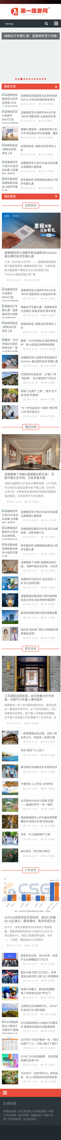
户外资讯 (30, 870)
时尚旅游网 (40, 1111)
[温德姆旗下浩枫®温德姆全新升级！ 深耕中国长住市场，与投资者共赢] (31, 452)
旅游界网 (23, 1115)
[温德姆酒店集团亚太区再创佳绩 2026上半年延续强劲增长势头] (10, 100)
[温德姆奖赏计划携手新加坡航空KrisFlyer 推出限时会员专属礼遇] (31, 231)
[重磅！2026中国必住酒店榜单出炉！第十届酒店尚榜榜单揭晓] (10, 345)
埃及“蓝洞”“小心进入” (33, 750)
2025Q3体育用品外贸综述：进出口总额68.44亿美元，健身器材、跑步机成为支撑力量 (30, 921)
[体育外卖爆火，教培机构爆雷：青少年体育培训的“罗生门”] (10, 993)
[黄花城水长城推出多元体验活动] (10, 771)
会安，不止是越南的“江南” (36, 834)
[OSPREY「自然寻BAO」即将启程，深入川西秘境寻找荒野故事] (10, 1077)
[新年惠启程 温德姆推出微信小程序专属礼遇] (10, 184)
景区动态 (30, 648)
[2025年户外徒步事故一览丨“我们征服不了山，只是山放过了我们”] (10, 1044)
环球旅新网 (14, 1119)
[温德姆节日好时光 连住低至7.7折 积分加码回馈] (10, 583)
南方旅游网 (25, 1111)
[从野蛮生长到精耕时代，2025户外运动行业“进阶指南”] (10, 1010)
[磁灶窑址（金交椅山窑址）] (10, 855)
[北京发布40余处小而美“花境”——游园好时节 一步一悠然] (10, 805)
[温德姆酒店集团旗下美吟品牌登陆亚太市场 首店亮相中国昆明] (10, 600)
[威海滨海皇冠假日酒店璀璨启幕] (10, 617)
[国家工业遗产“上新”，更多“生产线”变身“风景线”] (10, 395)
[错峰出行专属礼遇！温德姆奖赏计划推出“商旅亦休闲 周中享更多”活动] (10, 311)
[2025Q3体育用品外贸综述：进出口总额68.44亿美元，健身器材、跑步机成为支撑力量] (31, 895)
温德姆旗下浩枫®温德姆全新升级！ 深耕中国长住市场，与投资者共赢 (39, 566)
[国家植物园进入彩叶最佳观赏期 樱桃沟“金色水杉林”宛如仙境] (10, 822)
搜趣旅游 (36, 1115)
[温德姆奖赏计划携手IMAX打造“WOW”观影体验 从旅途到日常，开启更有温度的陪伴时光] (10, 117)
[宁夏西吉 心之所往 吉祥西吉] (10, 788)
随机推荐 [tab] (10, 196)
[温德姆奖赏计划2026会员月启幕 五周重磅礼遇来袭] (10, 167)
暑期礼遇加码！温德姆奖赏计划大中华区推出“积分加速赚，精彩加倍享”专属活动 (39, 133)
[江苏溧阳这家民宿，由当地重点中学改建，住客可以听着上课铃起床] (31, 674)
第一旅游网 (30, 11)
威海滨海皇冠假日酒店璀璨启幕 (39, 612)
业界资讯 (30, 205)
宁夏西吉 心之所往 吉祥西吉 (37, 784)
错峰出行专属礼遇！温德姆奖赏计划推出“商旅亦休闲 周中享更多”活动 (30, 36)
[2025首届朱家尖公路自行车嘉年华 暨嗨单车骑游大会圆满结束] (10, 1027)
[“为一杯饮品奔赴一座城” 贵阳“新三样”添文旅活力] (10, 412)
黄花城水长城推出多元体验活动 (39, 767)
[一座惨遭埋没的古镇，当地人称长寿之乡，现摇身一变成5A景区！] (10, 737)
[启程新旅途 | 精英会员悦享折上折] (10, 150)
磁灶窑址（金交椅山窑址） (36, 851)
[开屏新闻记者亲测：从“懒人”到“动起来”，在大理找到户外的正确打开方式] (10, 378)
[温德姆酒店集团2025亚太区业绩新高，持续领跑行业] (10, 533)
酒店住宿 (30, 427)
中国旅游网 (10, 1111)
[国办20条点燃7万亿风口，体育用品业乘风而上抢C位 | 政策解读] (10, 976)
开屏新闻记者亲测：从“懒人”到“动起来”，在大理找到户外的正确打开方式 (38, 378)
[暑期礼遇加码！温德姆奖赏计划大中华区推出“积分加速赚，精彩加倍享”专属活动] (10, 133)
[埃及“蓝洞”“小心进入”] (10, 754)
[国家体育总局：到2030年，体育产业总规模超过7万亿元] (10, 960)
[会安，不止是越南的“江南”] (10, 838)
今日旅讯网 (29, 1119)
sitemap (9, 23)
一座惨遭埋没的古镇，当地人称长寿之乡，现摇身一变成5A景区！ (39, 737)
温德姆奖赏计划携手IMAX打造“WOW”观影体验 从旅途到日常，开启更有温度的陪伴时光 (39, 116)
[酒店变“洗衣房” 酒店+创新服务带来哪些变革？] (10, 634)
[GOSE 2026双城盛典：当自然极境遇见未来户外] (10, 1061)
